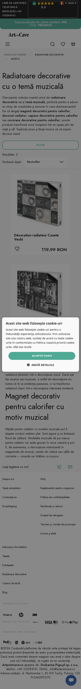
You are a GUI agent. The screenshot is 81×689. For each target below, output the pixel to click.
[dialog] (40, 344)
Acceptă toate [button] (42, 355)
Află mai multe (22, 347)
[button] (40, 365)
